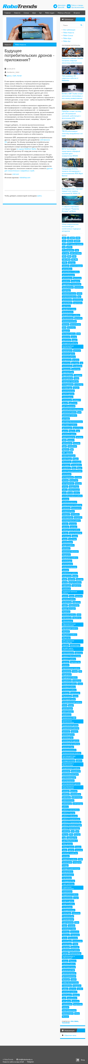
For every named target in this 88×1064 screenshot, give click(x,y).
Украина (73, 961)
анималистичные (69, 293)
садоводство (71, 837)
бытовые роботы (69, 334)
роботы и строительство (72, 822)
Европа (72, 431)
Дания (65, 403)
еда (78, 431)
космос (65, 524)
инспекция (77, 462)
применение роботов (70, 728)
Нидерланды (74, 605)
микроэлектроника (69, 567)
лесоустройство (75, 533)
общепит (66, 631)
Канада (78, 483)
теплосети (74, 932)
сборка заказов (68, 847)
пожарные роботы (69, 684)
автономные (67, 278)
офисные (78, 653)
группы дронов (68, 394)
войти (39, 196)
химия (73, 979)
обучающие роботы (70, 628)
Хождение (77, 986)
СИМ (80, 859)
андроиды (66, 290)
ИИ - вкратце (67, 452)
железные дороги (69, 434)
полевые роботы (69, 687)
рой (77, 831)
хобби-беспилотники (70, 982)
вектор (73, 337)
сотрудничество (68, 881)
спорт (76, 898)
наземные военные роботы (70, 592)
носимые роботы (69, 615)
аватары (72, 263)
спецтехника (67, 898)
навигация (66, 585)
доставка (66, 418)
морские (79, 579)
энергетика (78, 1004)
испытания (67, 474)
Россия (65, 834)
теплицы (66, 932)
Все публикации (69, 30)
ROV (64, 256)
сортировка (67, 878)
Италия (65, 480)
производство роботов (71, 744)
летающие (66, 536)
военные (77, 350)
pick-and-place (75, 253)
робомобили (75, 794)
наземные (66, 588)
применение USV (69, 718)
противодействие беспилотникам (69, 757)
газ (81, 363)
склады (65, 865)
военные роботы (69, 357)
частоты (73, 989)
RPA (69, 256)
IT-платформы (68, 250)
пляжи (74, 671)
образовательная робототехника (69, 625)
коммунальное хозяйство (72, 505)
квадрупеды (73, 486)
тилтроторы (67, 944)
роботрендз (67, 803)
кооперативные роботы (71, 520)
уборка (65, 961)
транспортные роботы (71, 950)
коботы (76, 493)
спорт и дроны (68, 901)
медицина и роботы (70, 558)
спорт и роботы (68, 904)
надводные (76, 585)
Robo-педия (49, 13)
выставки (75, 363)
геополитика (67, 366)
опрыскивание (68, 653)
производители (68, 734)
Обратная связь (70, 1035)
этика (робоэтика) (69, 1010)
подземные (67, 681)
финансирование (69, 973)
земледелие (67, 443)
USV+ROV (66, 259)
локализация (67, 542)
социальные (67, 891)
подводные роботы (70, 677)
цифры (65, 989)
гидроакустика (68, 372)
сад (64, 837)
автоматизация (76, 266)
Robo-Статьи (68, 35)
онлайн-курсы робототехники (68, 649)
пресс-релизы (68, 711)
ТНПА (75, 944)
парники (66, 662)
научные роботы (69, 599)
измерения (72, 446)
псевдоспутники (68, 761)
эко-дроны (66, 1001)
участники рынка (69, 967)
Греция (76, 388)
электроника (67, 1004)
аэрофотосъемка (69, 309)
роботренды (77, 803)
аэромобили (67, 303)
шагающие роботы (70, 992)
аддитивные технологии (72, 284)
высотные (66, 363)
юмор (77, 1013)
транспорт (75, 947)
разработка (76, 771)
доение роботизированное (73, 409)
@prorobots (62, 5)
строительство (68, 916)
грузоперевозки (68, 391)
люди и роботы (68, 545)
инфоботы (66, 468)
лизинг (74, 536)
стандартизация (69, 910)
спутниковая (67, 907)
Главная (7, 13)
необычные (67, 602)
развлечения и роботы (71, 768)
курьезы (66, 527)
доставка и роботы (70, 425)
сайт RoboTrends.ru (70, 841)
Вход (83, 1060)
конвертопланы (68, 511)
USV (74, 256)
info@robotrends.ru (25, 1059)
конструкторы (68, 517)
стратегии (76, 913)
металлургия (67, 564)
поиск (80, 684)
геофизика (78, 366)
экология (75, 1001)
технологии (73, 938)
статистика (67, 913)
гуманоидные (68, 397)
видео (74, 340)
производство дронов (71, 741)
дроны (9, 75)
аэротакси (66, 306)
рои (72, 831)
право (71, 705)
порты (75, 696)
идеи (64, 446)
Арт (40, 13)
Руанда (77, 834)
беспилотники (68, 318)
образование (67, 621)
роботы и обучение (70, 816)
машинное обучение (70, 551)
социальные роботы (70, 895)
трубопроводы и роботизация (69, 957)
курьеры (73, 527)
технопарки (67, 941)
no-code (66, 253)
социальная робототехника (68, 888)
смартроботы (68, 872)
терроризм (75, 935)
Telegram (66, 1023)
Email (76, 1021)
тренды (65, 953)
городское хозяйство (70, 381)
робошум (66, 831)
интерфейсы (76, 465)
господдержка (68, 384)
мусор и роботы (75, 582)
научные (79, 596)
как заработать (68, 483)
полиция (66, 693)
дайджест (76, 400)
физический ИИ (68, 970)
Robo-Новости (20, 44)
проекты (74, 731)
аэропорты (78, 303)
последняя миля (69, 699)
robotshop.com (24, 177)
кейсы (65, 490)
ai (68, 238)
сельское (78, 850)
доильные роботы (69, 412)
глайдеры (77, 375)
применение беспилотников (68, 721)
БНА (64, 327)
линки (65, 539)
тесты (65, 938)
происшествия (68, 747)
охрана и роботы (69, 659)
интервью (66, 465)
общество (66, 638)
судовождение (68, 919)
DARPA (77, 241)
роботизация (77, 797)
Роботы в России (64, 13)
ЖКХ (64, 440)
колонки (66, 499)
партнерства (75, 662)
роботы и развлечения (71, 819)
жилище (79, 437)
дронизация (67, 428)
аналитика (79, 287)
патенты (66, 665)
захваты (71, 440)
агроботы (66, 281)
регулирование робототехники (68, 787)
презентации (67, 708)
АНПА (79, 293)
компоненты (76, 508)
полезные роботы (69, 690)
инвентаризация (69, 456)
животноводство (69, 437)
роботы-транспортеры (71, 828)
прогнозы (66, 731)
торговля (66, 947)
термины (66, 935)
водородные (67, 350)
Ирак (74, 468)
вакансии (66, 337)
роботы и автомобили (71, 810)
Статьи (26, 13)
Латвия (65, 533)
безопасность (68, 312)
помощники (75, 693)
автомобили (67, 269)
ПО (80, 671)
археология (67, 300)
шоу (64, 998)
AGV (64, 238)
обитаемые (67, 618)
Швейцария (67, 995)
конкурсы (66, 514)
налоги (65, 596)
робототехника (68, 800)
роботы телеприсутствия (72, 825)
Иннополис (67, 462)
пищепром (67, 671)
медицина (66, 554)
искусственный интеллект (72, 471)
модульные (67, 576)
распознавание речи (70, 774)
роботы (65, 807)
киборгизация (74, 490)
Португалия (67, 696)
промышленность (69, 750)
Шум (34, 13)
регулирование (68, 780)
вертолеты (66, 340)
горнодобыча (67, 378)
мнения (65, 570)
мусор (65, 582)
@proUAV (61, 7)
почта (65, 705)
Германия (66, 369)
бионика (66, 324)
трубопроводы (75, 953)
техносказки (77, 941)
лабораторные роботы (71, 530)
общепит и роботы (70, 634)
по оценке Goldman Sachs (26, 149)
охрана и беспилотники (71, 656)
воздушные (67, 360)
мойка (75, 576)
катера (65, 486)
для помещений (69, 406)
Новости (17, 13)
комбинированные (69, 502)
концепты (78, 517)
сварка (78, 847)
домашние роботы (69, 415)
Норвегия (66, 611)
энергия (66, 1007)
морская (71, 579)
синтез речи (67, 862)
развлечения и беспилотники (68, 764)
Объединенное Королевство (68, 641)
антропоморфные (69, 297)
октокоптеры (75, 645)
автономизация (68, 275)
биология (78, 318)
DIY (64, 244)
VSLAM (74, 259)
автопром (77, 278)
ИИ (72, 449)
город (76, 378)
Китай (19, 75)
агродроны (75, 281)
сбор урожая (67, 844)
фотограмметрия (69, 976)
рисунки (74, 791)
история (78, 477)
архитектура (77, 300)
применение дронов (70, 725)
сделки (71, 850)
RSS (72, 1021)
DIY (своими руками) (75, 244)
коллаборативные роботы (72, 496)
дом (79, 412)
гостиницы (79, 384)
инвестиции (67, 459)
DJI (64, 247)
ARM (78, 238)
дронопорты (77, 428)
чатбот (79, 989)
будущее (66, 331)
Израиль (66, 449)
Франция (66, 979)
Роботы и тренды (77, 5)
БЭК (78, 334)
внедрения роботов (70, 343)
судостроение (68, 922)
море (64, 579)
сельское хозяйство (70, 853)
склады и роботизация (71, 868)
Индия (75, 459)
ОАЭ (79, 615)
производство (68, 738)
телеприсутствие (69, 929)
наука (72, 596)
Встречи (77, 13)
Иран (80, 468)
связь (65, 850)
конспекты (75, 514)
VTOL (65, 263)
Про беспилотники (77, 7)
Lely (76, 250)
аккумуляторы (68, 287)
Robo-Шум (67, 38)
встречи (76, 360)
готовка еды (67, 388)
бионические (75, 324)
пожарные (77, 681)
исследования (68, 477)
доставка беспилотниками (72, 422)
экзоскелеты (72, 998)
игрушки (77, 443)
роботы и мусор (68, 813)
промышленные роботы (72, 753)
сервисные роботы (70, 859)
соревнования (68, 875)
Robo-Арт (66, 41)
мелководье (67, 561)
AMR (72, 238)
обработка (77, 618)
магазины (66, 548)
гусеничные (67, 400)
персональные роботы (71, 668)
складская (77, 862)
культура (73, 524)
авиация (66, 266)
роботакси (66, 797)
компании (66, 508)
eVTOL (69, 247)
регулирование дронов (71, 784)
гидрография (67, 375)
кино (64, 493)
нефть (65, 605)
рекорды (66, 791)
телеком (71, 925)
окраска (65, 645)
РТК (71, 834)
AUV (64, 241)
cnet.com (15, 174)
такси (65, 925)
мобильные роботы (70, 573)
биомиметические (69, 321)
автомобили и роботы (71, 272)
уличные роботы (69, 964)
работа (79, 761)
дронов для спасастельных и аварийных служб (28, 169)
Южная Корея (68, 1013)
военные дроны (68, 354)
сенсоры (66, 856)
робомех (66, 794)
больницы (71, 327)
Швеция (76, 995)
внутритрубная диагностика (68, 347)
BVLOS (70, 241)
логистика (72, 539)
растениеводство (69, 777)
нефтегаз (76, 602)
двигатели (73, 403)
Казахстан (73, 480)
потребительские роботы (72, 702)
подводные (67, 674)
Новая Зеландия (69, 608)
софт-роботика (68, 884)
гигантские (76, 369)
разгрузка (66, 771)
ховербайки (67, 986)
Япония (65, 1016)
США (14, 75)
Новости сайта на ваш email (13, 1062)
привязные (67, 715)
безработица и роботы (71, 315)
